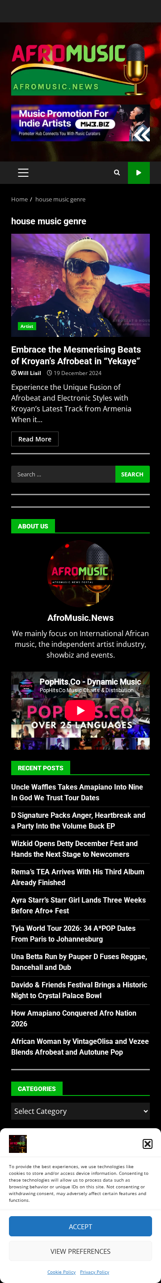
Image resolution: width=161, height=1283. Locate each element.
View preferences (80, 1251)
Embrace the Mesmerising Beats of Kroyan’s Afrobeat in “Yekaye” (80, 285)
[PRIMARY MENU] (23, 172)
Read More (34, 439)
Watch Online (139, 173)
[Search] (117, 172)
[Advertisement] (80, 122)
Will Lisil (29, 373)
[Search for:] (63, 474)
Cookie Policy (61, 1272)
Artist (27, 326)
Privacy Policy (94, 1272)
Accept (80, 1226)
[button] (147, 1143)
